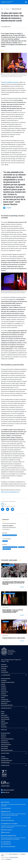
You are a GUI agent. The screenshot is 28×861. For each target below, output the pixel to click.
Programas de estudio (5, 678)
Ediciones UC (3, 689)
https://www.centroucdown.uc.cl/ (10, 492)
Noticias (7, 9)
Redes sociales (4, 715)
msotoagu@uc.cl (6, 529)
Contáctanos (5, 753)
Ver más (23, 587)
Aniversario (21, 547)
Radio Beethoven (4, 722)
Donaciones (3, 693)
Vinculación (3, 686)
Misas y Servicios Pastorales (7, 750)
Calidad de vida (6, 549)
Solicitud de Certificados (6, 744)
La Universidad (5, 675)
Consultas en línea (5, 758)
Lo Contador (3, 670)
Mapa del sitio (5, 792)
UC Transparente (4, 695)
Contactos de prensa (5, 762)
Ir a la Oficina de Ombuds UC (9, 846)
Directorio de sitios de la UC (6, 760)
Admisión (3, 697)
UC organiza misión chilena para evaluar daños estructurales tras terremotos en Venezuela (13, 583)
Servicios (4, 729)
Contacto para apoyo (7, 829)
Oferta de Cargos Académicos (7, 738)
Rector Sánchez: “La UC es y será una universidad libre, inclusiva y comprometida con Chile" (12, 611)
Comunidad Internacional (9, 565)
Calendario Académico (5, 701)
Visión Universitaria (5, 717)
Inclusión (5, 541)
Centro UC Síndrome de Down (10, 82)
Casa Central (3, 664)
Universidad (3, 687)
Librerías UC (3, 736)
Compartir (8, 207)
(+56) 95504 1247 (7, 843)
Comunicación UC (6, 708)
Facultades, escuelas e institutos (7, 682)
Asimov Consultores (13, 854)
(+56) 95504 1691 (7, 841)
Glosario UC (3, 724)
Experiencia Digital (14, 857)
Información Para (4, 699)
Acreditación (5, 765)
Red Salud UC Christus (5, 733)
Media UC (3, 721)
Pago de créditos (4, 746)
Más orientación (6, 832)
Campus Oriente (4, 666)
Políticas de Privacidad (7, 790)
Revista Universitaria (5, 719)
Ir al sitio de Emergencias (8, 820)
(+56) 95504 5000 (7, 817)
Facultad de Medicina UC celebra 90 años (13, 638)
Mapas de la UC (4, 703)
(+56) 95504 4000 (7, 808)
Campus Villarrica (4, 672)
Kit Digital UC (8, 859)
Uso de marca (4, 726)
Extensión (3, 684)
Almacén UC (3, 735)
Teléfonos (3, 756)
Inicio (2, 9)
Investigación (3, 680)
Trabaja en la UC (4, 740)
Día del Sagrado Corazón (9, 593)
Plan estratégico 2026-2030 (6, 705)
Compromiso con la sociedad (10, 547)
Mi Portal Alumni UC (5, 742)
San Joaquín (3, 668)
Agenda (2, 713)
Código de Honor (4, 691)
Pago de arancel (4, 748)
